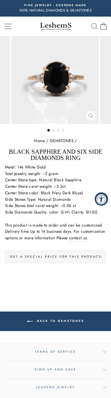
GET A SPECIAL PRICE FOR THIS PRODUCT (55, 256)
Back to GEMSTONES (59, 321)
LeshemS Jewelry (55, 387)
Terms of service (55, 351)
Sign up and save (56, 369)
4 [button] (63, 130)
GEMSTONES (61, 141)
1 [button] (48, 130)
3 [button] (58, 130)
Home (39, 141)
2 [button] (54, 130)
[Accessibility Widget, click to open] (101, 199)
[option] (55, 8)
